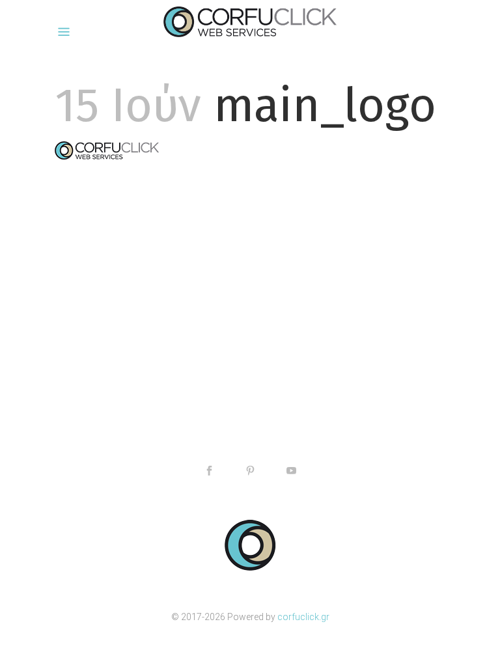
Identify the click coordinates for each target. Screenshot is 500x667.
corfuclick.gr (303, 617)
